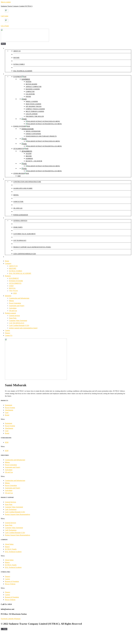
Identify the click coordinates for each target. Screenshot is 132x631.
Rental (7, 415)
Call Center (4, 16)
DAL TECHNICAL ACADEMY (20, 273)
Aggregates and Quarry (16, 306)
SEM (15, 293)
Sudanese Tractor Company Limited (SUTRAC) (16, 6)
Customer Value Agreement (18, 320)
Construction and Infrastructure (19, 298)
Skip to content (6, 2)
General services (14, 315)
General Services (10, 502)
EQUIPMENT (14, 278)
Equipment (8, 405)
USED (11, 286)
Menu (3, 43)
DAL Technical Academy (13, 552)
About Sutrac (9, 544)
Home (7, 261)
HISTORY (12, 268)
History (7, 547)
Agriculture (12, 308)
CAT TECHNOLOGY (16, 323)
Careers (7, 330)
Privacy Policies (10, 584)
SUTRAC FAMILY (15, 271)
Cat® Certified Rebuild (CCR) (19, 325)
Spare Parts (12, 318)
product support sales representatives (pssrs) (23, 328)
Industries (8, 296)
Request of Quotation (12, 581)
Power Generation (15, 303)
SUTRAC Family (11, 549)
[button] (66, 419)
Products (8, 276)
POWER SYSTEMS (16, 281)
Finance (7, 333)
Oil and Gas (13, 310)
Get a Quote (5, 26)
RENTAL (12, 288)
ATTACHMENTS (15, 283)
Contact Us (8, 335)
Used (6, 412)
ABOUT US (13, 266)
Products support (10, 313)
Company (8, 263)
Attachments (9, 410)
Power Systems (10, 407)
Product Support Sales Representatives (17, 514)
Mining (11, 301)
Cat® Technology (11, 509)
